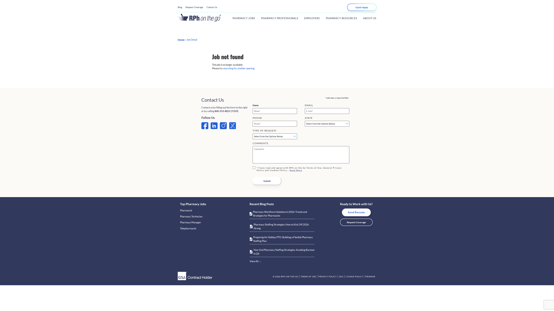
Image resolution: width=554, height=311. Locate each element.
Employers (312, 18)
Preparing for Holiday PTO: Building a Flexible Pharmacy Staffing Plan (283, 239)
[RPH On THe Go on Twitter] (232, 128)
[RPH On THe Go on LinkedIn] (214, 128)
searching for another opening (238, 68)
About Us (369, 18)
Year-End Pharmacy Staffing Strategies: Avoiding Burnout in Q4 (283, 251)
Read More (296, 170)
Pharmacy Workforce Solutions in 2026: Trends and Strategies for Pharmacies (280, 213)
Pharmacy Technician (191, 216)
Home (181, 39)
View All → (255, 261)
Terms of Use (308, 276)
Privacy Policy (327, 276)
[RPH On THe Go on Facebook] (204, 128)
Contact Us (212, 7)
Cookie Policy (354, 276)
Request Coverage (194, 7)
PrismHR (370, 276)
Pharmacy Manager (190, 222)
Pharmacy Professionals (279, 18)
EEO (341, 276)
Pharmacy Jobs (244, 18)
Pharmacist (186, 210)
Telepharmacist (188, 228)
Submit (267, 181)
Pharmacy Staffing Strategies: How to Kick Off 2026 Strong (281, 226)
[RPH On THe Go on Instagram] (223, 128)
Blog (180, 7)
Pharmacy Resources (341, 18)
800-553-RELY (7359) (226, 111)
